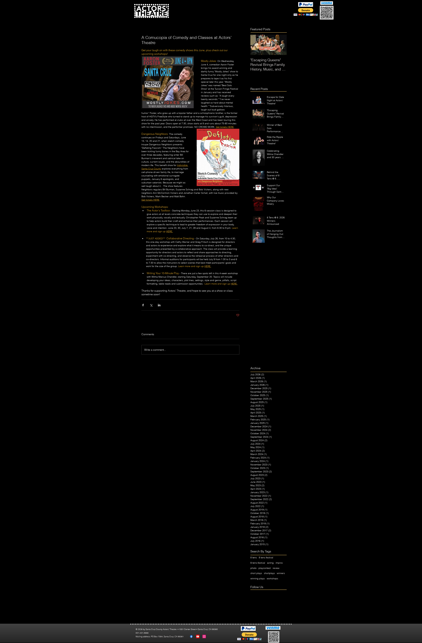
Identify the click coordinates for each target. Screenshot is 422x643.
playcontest (264, 568)
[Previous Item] (255, 44)
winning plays (257, 578)
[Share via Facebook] (143, 305)
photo (253, 568)
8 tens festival (266, 557)
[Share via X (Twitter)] (151, 305)
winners (281, 573)
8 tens (253, 557)
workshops (272, 578)
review (276, 568)
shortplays (269, 573)
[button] (201, 14)
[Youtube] (197, 636)
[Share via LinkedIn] (159, 305)
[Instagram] (204, 636)
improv (279, 562)
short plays (256, 573)
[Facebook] (191, 636)
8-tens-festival (257, 562)
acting (270, 562)
